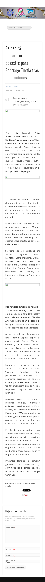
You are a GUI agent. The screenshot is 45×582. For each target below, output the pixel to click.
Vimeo (27, 34)
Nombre (10, 550)
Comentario (10, 527)
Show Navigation (36, 23)
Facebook (17, 34)
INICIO (16, 86)
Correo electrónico (10, 557)
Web (8, 562)
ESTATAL (9, 86)
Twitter (22, 34)
